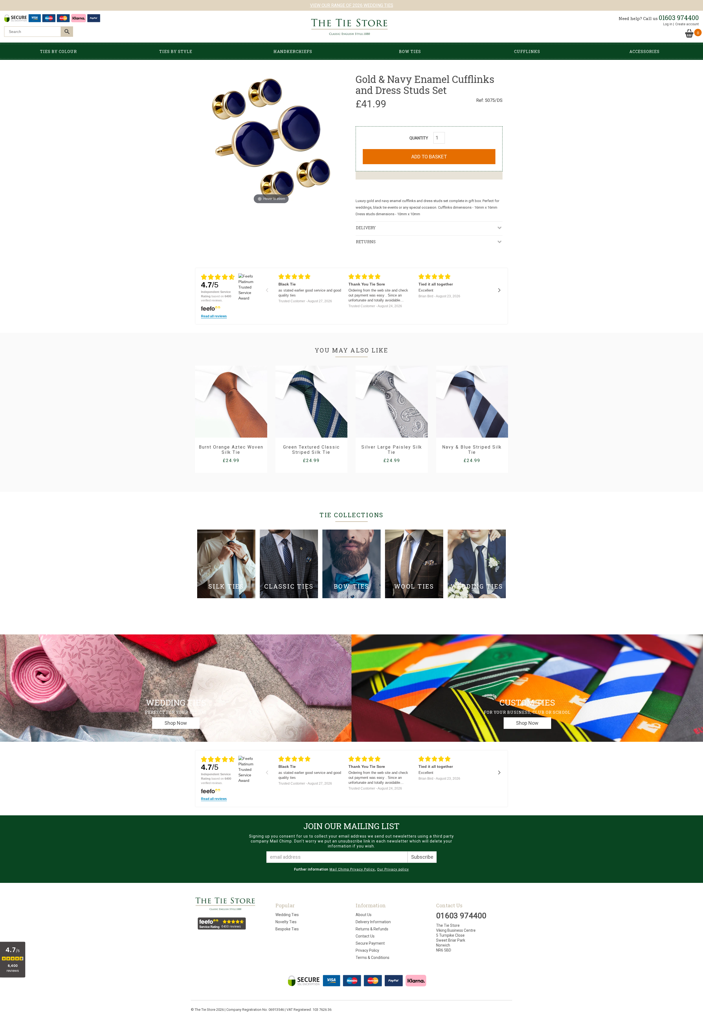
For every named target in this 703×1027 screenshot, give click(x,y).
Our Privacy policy (393, 869)
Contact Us (365, 936)
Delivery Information (373, 922)
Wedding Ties (287, 915)
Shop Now (175, 723)
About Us (364, 915)
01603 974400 (679, 17)
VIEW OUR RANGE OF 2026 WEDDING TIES (351, 5)
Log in (667, 24)
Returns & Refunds (372, 929)
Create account (687, 24)
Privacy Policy (367, 950)
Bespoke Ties (287, 929)
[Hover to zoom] (271, 139)
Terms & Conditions (372, 957)
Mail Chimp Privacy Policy (352, 869)
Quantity (418, 138)
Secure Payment (370, 943)
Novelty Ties (286, 922)
